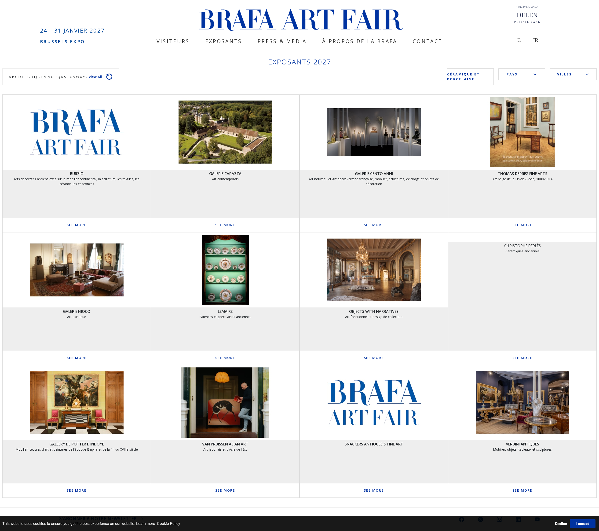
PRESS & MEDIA (282, 41)
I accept (582, 523)
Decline (561, 523)
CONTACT (427, 41)
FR (535, 40)
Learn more (145, 523)
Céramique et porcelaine (463, 76)
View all (95, 77)
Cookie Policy (168, 523)
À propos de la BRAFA (359, 41)
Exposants (223, 41)
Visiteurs (173, 41)
